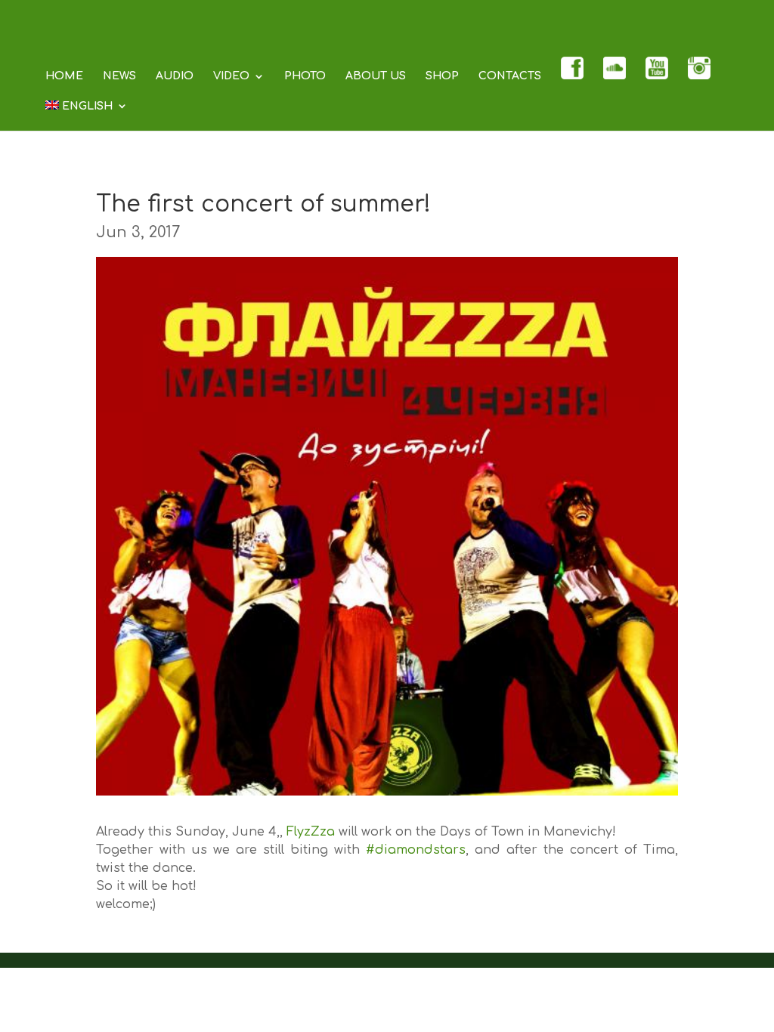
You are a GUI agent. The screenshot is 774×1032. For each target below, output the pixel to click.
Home (64, 76)
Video (231, 76)
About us (375, 76)
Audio (175, 76)
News (119, 76)
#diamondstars (416, 850)
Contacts (509, 76)
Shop (442, 76)
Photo (305, 76)
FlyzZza (310, 832)
